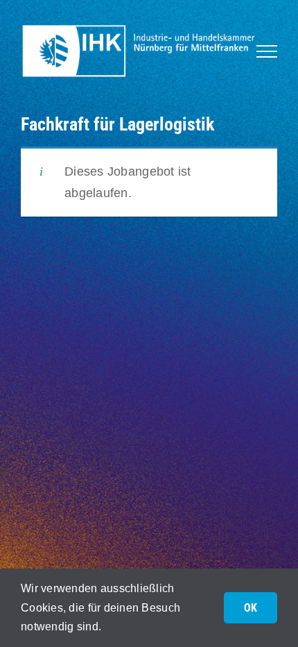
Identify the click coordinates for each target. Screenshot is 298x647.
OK (250, 607)
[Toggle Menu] (266, 51)
